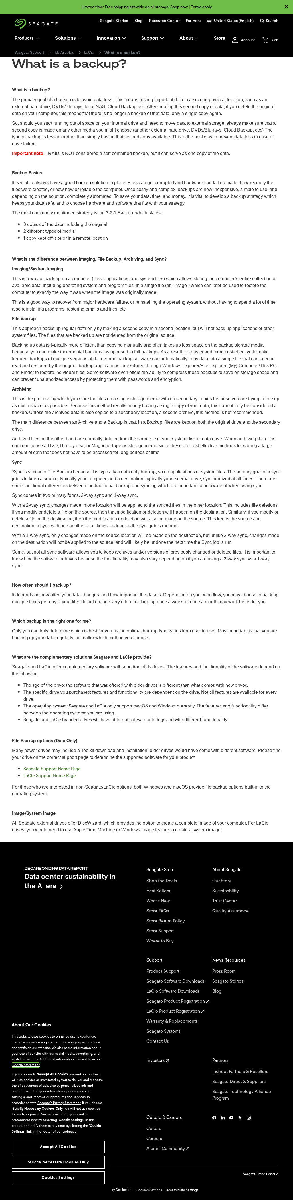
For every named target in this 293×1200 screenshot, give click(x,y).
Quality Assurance (231, 911)
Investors (156, 1060)
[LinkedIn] (223, 1133)
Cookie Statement (26, 1065)
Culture (154, 1128)
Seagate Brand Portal (259, 1174)
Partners (193, 20)
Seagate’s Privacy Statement (59, 1103)
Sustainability (226, 891)
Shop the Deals (162, 881)
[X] (240, 1133)
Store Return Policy (166, 921)
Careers (154, 1138)
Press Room (224, 971)
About (186, 38)
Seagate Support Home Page (52, 769)
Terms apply (201, 7)
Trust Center (225, 901)
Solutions (65, 38)
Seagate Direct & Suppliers (239, 1081)
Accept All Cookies (58, 1147)
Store (219, 38)
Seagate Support (29, 52)
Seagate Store (161, 870)
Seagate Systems (164, 1031)
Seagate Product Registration (176, 1001)
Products (24, 38)
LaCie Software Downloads (173, 991)
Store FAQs (158, 911)
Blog (138, 20)
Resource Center (164, 20)
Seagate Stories (114, 20)
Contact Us (158, 1041)
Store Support (160, 931)
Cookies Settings (149, 1190)
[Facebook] (214, 1133)
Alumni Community (166, 1148)
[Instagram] (249, 1133)
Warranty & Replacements (172, 1021)
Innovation (108, 38)
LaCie (89, 52)
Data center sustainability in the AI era (70, 881)
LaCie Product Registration (173, 1011)
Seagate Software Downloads (176, 981)
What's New (158, 901)
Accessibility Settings (182, 1190)
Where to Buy (160, 941)
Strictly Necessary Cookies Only (58, 1162)
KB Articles (64, 52)
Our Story (222, 881)
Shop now (179, 7)
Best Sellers (158, 891)
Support (149, 38)
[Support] (162, 38)
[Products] (37, 38)
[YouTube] (231, 1133)
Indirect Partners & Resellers (240, 1071)
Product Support (163, 971)
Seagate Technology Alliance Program (241, 1095)
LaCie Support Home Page (49, 775)
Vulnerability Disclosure (114, 1190)
